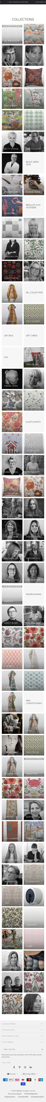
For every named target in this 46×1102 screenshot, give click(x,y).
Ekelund (19, 1091)
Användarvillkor (23, 1097)
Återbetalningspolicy (31, 1094)
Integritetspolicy (10, 1097)
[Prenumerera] (42, 1049)
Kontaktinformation (37, 1097)
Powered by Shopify (15, 1094)
